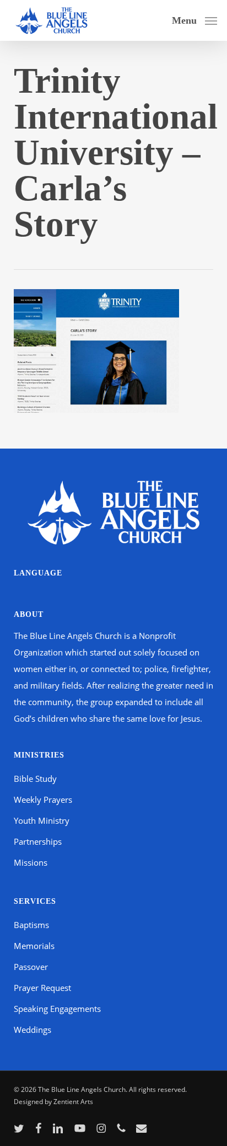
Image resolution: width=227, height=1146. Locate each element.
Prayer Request (42, 987)
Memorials (34, 945)
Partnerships (38, 841)
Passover (31, 966)
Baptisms (31, 924)
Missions (30, 862)
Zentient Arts (73, 1101)
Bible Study (35, 778)
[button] (194, 19)
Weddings (32, 1029)
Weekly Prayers (43, 799)
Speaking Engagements (57, 1008)
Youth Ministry (41, 820)
